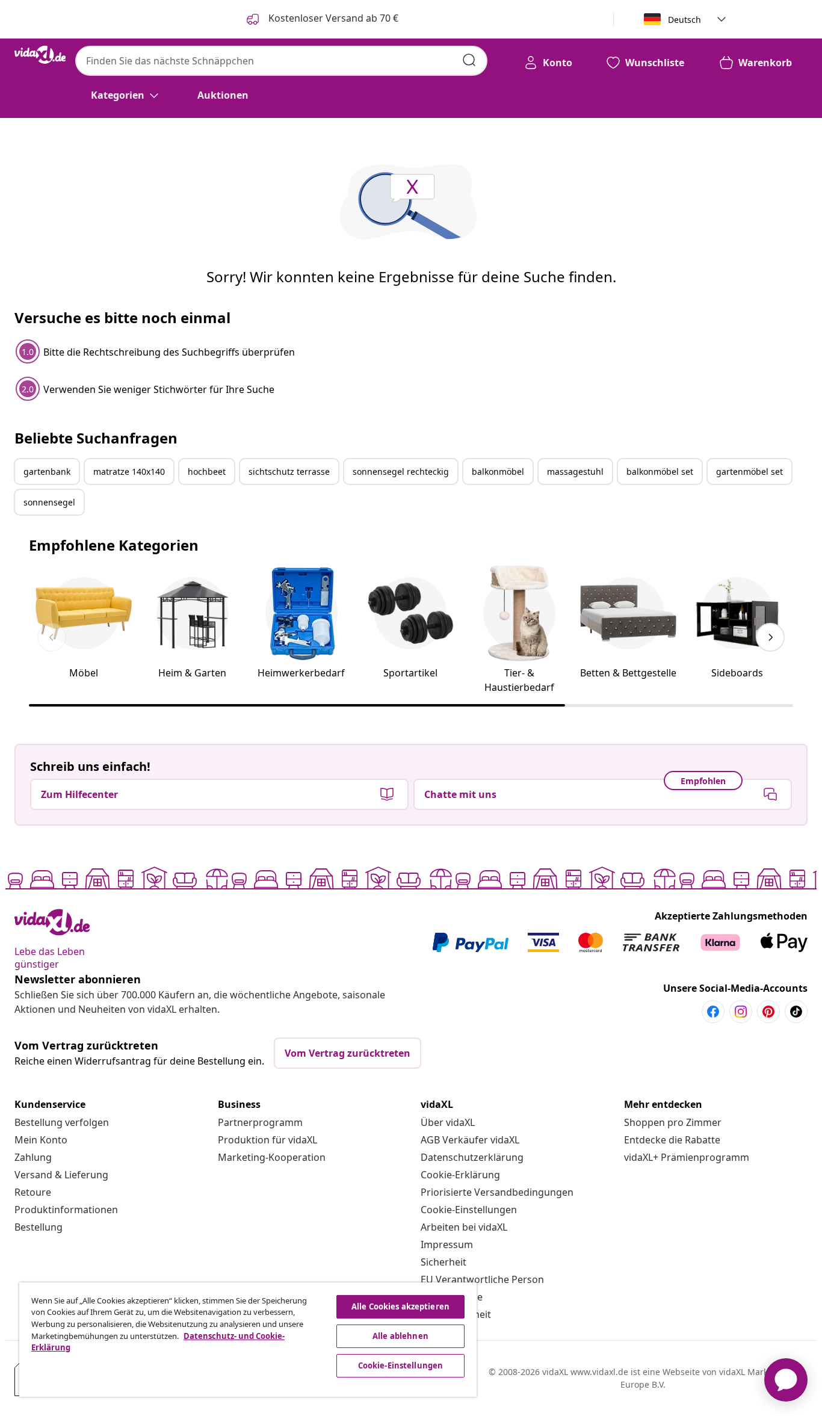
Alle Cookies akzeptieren (400, 1306)
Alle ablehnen (400, 1336)
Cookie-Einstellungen (469, 1209)
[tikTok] (796, 1012)
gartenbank (46, 471)
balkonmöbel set (659, 471)
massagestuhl (575, 471)
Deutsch (684, 19)
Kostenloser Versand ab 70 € (332, 18)
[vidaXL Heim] (40, 55)
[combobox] (281, 61)
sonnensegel (49, 502)
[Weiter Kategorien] (770, 637)
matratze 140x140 (129, 471)
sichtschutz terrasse (289, 471)
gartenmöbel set (749, 471)
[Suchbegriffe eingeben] (469, 60)
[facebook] (713, 1012)
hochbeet (207, 471)
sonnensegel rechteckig (401, 471)
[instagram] (741, 1012)
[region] (248, 1339)
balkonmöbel (498, 471)
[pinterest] (768, 1012)
